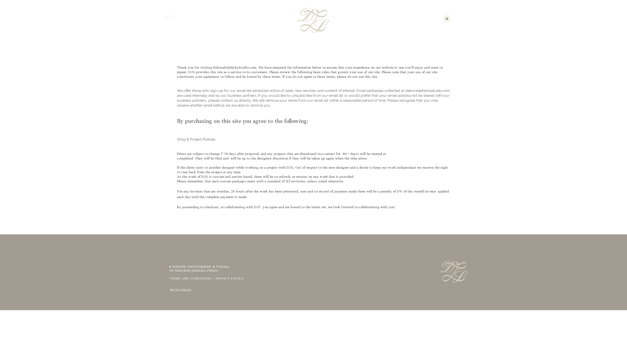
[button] (447, 17)
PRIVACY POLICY (230, 278)
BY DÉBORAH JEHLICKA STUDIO (193, 270)
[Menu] (169, 17)
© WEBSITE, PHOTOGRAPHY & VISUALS (199, 266)
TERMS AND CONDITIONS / (192, 278)
